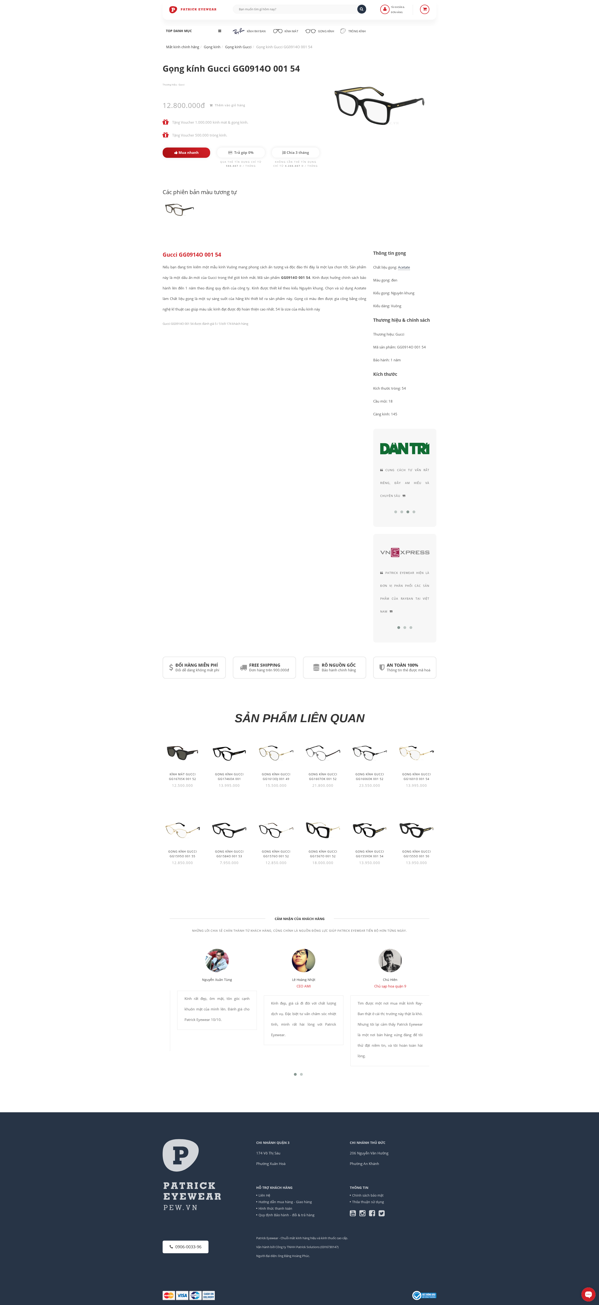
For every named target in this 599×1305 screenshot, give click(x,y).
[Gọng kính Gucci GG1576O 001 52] (276, 830)
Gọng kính (325, 31)
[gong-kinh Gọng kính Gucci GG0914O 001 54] (180, 209)
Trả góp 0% (243, 152)
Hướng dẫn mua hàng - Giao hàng (285, 1202)
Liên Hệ (264, 1195)
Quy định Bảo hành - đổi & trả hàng (286, 1215)
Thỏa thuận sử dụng (368, 1202)
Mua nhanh (188, 152)
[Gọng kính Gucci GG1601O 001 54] (416, 753)
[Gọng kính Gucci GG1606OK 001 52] (370, 753)
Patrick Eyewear (267, 1238)
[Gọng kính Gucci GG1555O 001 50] (416, 830)
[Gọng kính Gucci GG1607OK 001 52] (323, 753)
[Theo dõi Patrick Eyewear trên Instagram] (364, 1214)
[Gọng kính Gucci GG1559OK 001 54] (370, 830)
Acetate (404, 267)
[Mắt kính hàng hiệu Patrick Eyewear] (193, 9)
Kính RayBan (256, 31)
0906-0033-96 (188, 1247)
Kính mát (291, 31)
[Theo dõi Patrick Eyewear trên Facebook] (374, 1214)
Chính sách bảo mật (368, 1195)
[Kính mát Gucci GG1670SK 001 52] (182, 753)
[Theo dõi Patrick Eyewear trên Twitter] (382, 1214)
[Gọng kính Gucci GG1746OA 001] (229, 753)
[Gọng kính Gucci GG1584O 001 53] (229, 830)
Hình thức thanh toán (275, 1208)
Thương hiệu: (170, 84)
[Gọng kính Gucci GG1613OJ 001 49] (276, 753)
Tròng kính (357, 31)
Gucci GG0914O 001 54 (192, 255)
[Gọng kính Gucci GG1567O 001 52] (323, 830)
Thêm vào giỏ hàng (229, 105)
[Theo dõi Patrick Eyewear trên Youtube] (354, 1214)
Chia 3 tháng (297, 152)
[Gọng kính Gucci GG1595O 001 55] (182, 830)
